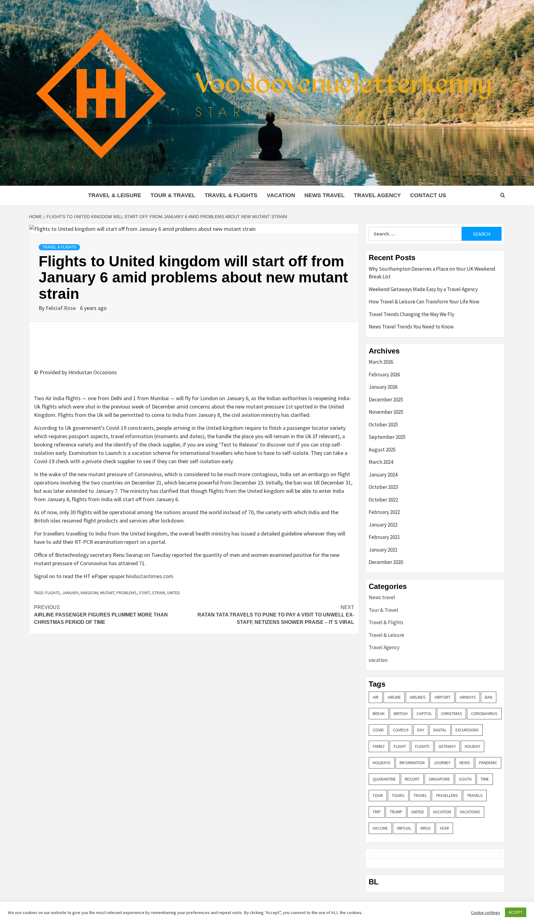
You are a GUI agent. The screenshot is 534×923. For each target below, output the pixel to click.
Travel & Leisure (114, 195)
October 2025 (383, 424)
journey (442, 762)
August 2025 (382, 449)
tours (398, 795)
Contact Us (428, 195)
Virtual (404, 828)
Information (412, 762)
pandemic (488, 762)
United (173, 592)
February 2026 (384, 374)
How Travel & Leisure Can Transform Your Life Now (424, 301)
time (485, 779)
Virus (425, 828)
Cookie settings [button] (485, 912)
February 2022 (384, 512)
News (465, 762)
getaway (447, 746)
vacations (470, 812)
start (144, 592)
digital (440, 730)
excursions (467, 730)
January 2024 (383, 474)
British (401, 713)
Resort (412, 779)
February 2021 (384, 537)
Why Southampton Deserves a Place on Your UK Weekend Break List (432, 272)
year (444, 828)
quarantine (384, 779)
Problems (127, 592)
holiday (472, 746)
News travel (324, 195)
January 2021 (383, 549)
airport (442, 697)
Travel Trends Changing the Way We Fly (411, 314)
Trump (396, 812)
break (379, 713)
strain (158, 592)
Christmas (451, 713)
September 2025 (387, 437)
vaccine (380, 828)
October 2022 (383, 499)
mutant (107, 592)
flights (52, 592)
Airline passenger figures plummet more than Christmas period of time (101, 615)
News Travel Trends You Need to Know (411, 326)
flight (400, 746)
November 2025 (386, 412)
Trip (377, 812)
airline (394, 697)
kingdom (89, 592)
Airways (468, 697)
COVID (378, 730)
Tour (378, 795)
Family (379, 746)
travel (420, 795)
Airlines (418, 697)
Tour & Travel (172, 195)
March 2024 (381, 462)
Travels (475, 795)
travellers (447, 795)
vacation (281, 195)
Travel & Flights (231, 195)
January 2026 (383, 386)
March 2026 (381, 361)
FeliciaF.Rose (61, 307)
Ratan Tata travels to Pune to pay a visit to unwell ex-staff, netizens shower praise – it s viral (275, 615)
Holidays (382, 762)
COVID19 (400, 730)
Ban (488, 697)
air (376, 697)
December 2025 (386, 399)
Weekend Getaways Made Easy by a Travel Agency (423, 289)
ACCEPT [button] (516, 912)
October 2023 (383, 487)
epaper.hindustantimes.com (141, 576)
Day (420, 730)
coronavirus (484, 713)
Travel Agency (377, 195)
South (465, 779)
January (70, 592)
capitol (424, 713)
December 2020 (386, 562)
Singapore (439, 779)
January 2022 (383, 524)
